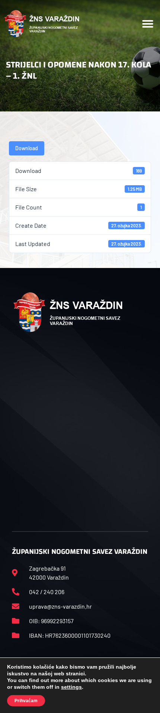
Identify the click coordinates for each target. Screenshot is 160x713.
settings (71, 687)
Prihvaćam (26, 700)
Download (26, 148)
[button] (148, 24)
